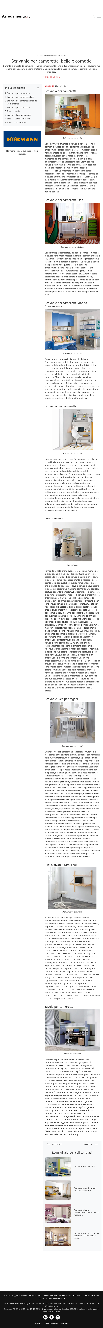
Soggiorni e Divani (19, 1295)
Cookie (46, 1323)
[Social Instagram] (58, 1317)
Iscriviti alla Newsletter (55, 1298)
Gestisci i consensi (60, 1323)
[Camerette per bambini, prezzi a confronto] (58, 1190)
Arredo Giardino (92, 1295)
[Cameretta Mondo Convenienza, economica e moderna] (58, 1213)
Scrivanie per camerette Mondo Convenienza (22, 102)
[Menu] (99, 16)
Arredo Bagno (35, 1295)
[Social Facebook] (51, 1317)
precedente (57, 1144)
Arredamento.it (16, 16)
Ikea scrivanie (13, 111)
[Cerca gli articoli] (93, 16)
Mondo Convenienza (52, 77)
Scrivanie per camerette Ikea (20, 97)
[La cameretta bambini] (58, 1166)
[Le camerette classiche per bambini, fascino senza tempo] (58, 1236)
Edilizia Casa (78, 1295)
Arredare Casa (65, 1295)
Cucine (7, 1295)
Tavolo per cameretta (17, 122)
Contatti (41, 1298)
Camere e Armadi (50, 1295)
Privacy (38, 1323)
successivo (88, 1144)
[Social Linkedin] (45, 1317)
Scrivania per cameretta (18, 93)
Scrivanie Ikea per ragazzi (19, 115)
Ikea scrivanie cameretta (18, 118)
